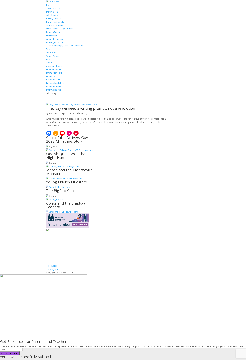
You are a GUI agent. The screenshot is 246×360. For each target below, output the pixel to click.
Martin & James (53, 11)
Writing (84, 113)
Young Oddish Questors (66, 182)
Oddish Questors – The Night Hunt (65, 155)
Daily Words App (53, 89)
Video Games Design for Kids (59, 28)
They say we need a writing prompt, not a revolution (90, 108)
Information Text (54, 72)
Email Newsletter (54, 69)
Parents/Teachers (54, 32)
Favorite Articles (53, 86)
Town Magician (53, 8)
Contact (49, 62)
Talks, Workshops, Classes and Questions (65, 45)
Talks (48, 49)
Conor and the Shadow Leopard (65, 205)
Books (49, 5)
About (49, 59)
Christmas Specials (54, 25)
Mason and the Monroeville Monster (69, 171)
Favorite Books (53, 79)
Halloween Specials (55, 22)
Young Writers (52, 56)
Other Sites (51, 52)
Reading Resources (55, 42)
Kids (78, 113)
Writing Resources (54, 39)
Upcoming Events (54, 66)
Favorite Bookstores (55, 83)
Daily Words (51, 35)
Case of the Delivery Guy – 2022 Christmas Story (68, 139)
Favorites (50, 76)
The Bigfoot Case (60, 190)
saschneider (54, 113)
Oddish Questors (54, 15)
